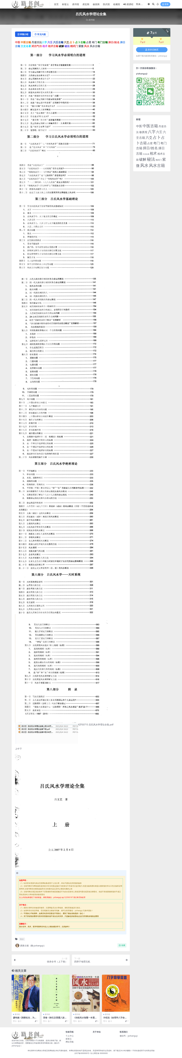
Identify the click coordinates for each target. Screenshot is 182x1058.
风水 (22, 939)
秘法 (151, 159)
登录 (166, 4)
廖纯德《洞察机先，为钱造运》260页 (25, 1019)
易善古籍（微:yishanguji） (33, 945)
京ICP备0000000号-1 (82, 1053)
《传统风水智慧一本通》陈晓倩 (85, 1019)
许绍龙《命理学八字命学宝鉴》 (115, 1019)
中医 (139, 126)
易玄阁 (85, 4)
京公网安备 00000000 (99, 1053)
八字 (152, 131)
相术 (153, 153)
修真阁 (96, 4)
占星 (150, 143)
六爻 (149, 137)
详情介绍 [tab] (24, 34)
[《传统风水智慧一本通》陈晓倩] (86, 993)
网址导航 (70, 1041)
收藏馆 (116, 4)
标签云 (65, 4)
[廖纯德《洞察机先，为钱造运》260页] (26, 993)
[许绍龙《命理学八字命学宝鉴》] (116, 993)
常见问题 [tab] (41, 34)
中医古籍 (150, 125)
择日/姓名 (150, 148)
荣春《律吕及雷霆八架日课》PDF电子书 (55, 1019)
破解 (142, 159)
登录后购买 (153, 50)
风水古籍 (157, 165)
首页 (56, 4)
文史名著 (146, 154)
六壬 (159, 132)
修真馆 (143, 132)
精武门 (159, 159)
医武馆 (106, 4)
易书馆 (75, 4)
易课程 (130, 4)
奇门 (156, 143)
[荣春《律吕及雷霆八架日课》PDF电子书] (56, 993)
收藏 (123, 945)
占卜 (157, 137)
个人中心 (70, 1035)
